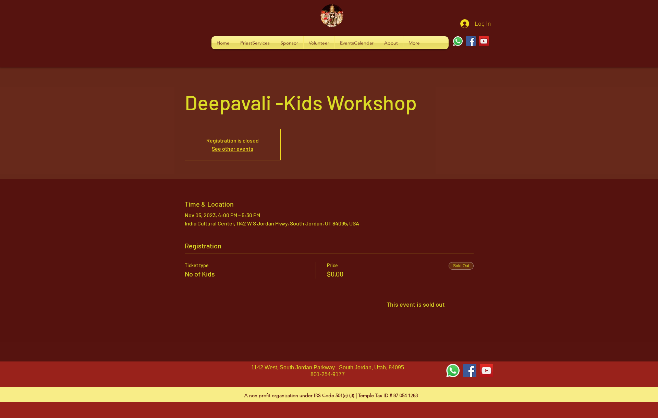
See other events (232, 148)
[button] (255, 42)
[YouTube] (484, 41)
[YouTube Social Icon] (486, 370)
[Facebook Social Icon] (469, 370)
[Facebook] (471, 41)
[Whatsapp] (458, 41)
